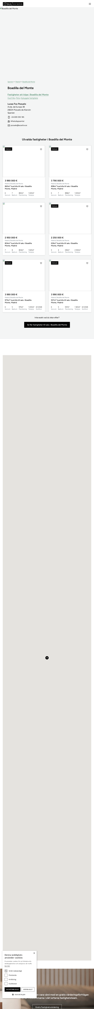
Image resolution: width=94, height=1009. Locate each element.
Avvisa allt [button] (27, 989)
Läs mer (7, 966)
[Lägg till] (41, 149)
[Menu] (89, 4)
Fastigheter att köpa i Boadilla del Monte (28, 94)
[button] (41, 161)
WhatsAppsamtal (17, 121)
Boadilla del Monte (28, 82)
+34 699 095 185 (17, 117)
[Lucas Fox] (13, 4)
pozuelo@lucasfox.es (19, 125)
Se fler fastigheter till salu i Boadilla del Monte (47, 325)
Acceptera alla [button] (12, 989)
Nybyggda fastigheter (29, 98)
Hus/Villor (11, 98)
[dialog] (19, 974)
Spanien (10, 82)
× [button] (34, 953)
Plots (18, 98)
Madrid (17, 82)
